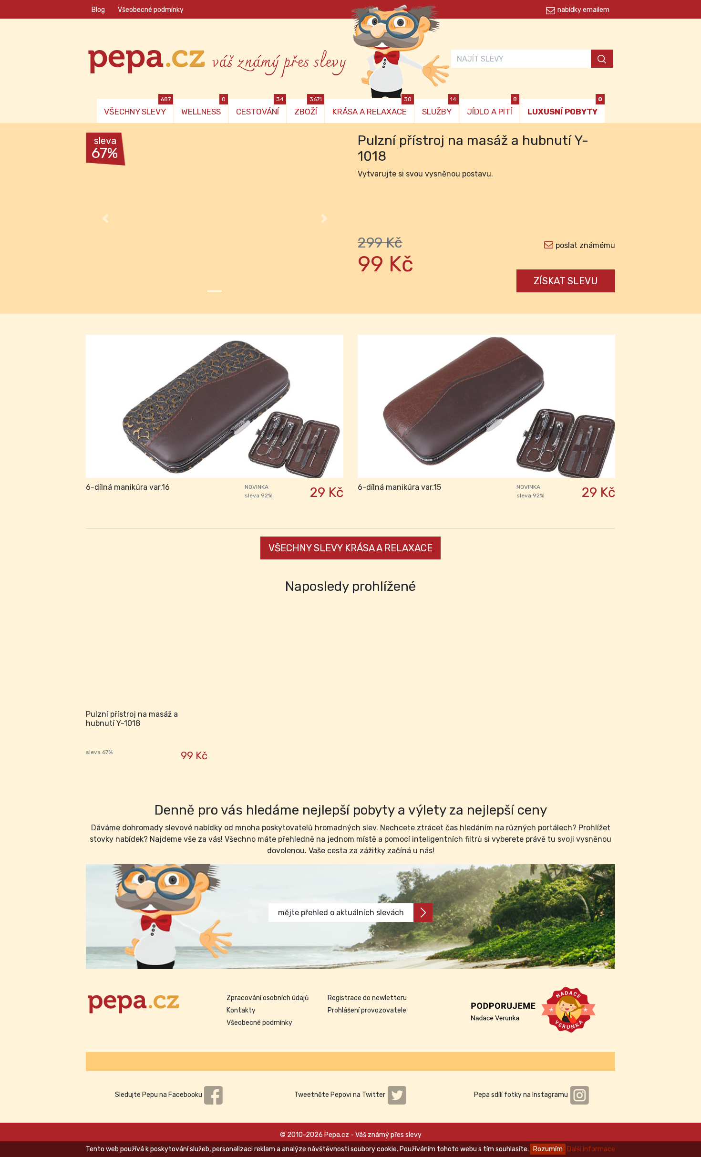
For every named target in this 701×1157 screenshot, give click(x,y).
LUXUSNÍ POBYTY (564, 107)
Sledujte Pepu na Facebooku (159, 1095)
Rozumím (548, 1149)
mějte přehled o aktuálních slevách (341, 912)
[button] (105, 218)
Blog (98, 10)
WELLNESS (203, 107)
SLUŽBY (439, 107)
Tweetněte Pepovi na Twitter (340, 1095)
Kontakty (241, 1010)
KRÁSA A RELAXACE (372, 107)
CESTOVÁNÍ (260, 107)
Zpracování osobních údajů (268, 998)
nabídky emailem (583, 10)
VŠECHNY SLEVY (137, 107)
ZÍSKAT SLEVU (566, 281)
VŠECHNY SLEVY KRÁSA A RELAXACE (350, 548)
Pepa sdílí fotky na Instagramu (521, 1095)
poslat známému (585, 245)
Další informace (591, 1149)
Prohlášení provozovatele (367, 1010)
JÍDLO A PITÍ (492, 107)
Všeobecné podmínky (151, 10)
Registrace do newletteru (367, 998)
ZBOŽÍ (308, 107)
